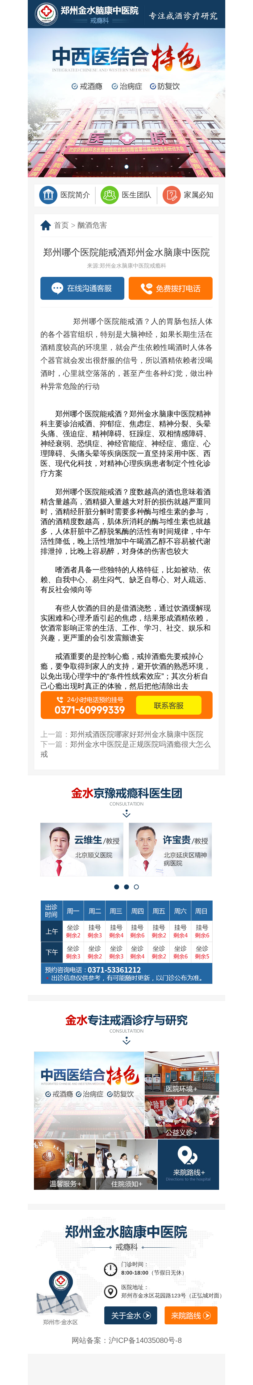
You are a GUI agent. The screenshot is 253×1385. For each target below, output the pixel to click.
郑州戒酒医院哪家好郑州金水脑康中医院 (136, 734)
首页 (61, 225)
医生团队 (136, 195)
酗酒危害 (92, 225)
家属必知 (199, 195)
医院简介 (75, 195)
